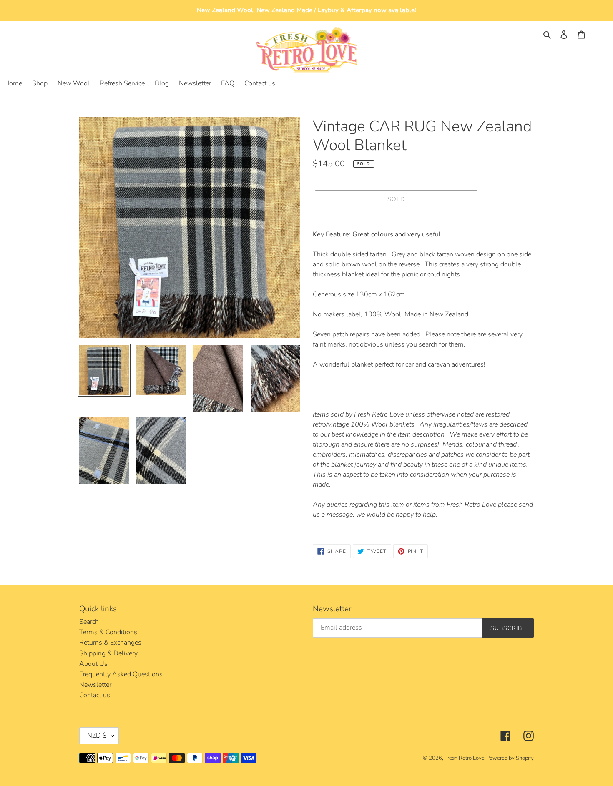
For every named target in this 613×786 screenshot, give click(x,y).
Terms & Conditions (108, 632)
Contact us (94, 695)
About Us (93, 663)
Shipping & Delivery (108, 653)
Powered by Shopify (510, 758)
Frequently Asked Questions (121, 674)
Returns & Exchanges (110, 642)
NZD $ (97, 735)
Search (89, 621)
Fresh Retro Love (465, 758)
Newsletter (95, 684)
